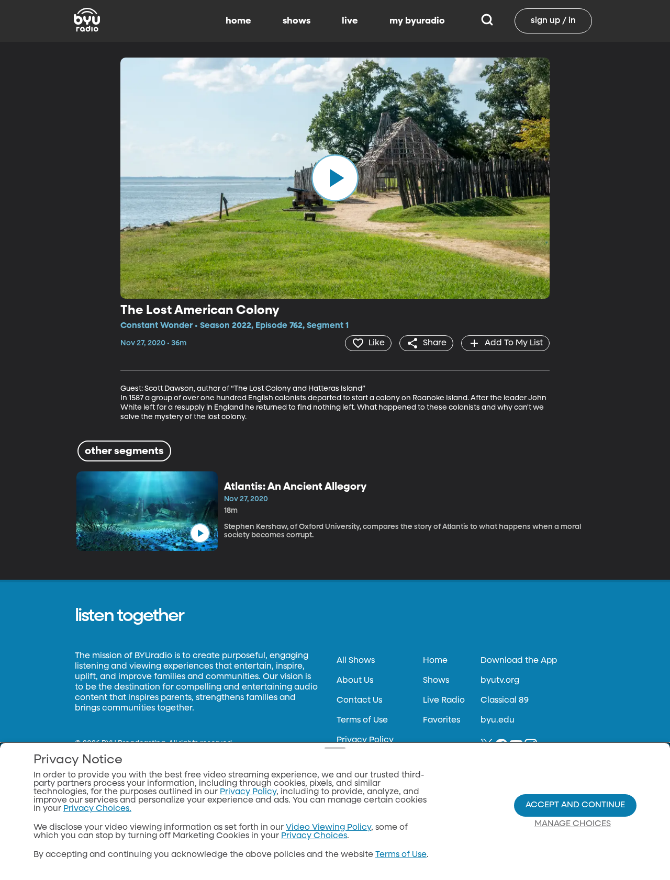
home (238, 21)
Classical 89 (505, 700)
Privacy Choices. (97, 809)
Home (435, 661)
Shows (436, 680)
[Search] (487, 20)
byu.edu (498, 720)
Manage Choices (572, 824)
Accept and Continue (575, 805)
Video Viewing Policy (328, 827)
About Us (355, 680)
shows (296, 21)
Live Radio (444, 700)
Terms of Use (362, 720)
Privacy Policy (365, 740)
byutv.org (500, 680)
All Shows (356, 661)
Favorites (441, 720)
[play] (335, 177)
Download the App (519, 661)
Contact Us (359, 700)
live (350, 21)
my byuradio (417, 21)
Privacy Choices (314, 836)
